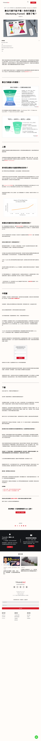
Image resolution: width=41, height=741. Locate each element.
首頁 (5, 7)
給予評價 (30, 234)
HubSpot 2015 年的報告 (8, 185)
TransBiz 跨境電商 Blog (10, 7)
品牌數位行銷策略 (14, 498)
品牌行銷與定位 (14, 567)
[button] (28, 2)
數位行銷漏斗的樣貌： (5, 42)
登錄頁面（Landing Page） (9, 160)
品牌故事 (9, 567)
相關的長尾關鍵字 (19, 226)
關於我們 (30, 281)
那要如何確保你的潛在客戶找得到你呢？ (8, 47)
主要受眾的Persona (28, 71)
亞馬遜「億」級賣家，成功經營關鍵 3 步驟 (11, 490)
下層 (2, 51)
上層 (2, 44)
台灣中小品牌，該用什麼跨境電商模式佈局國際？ (12, 489)
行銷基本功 (20, 16)
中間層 (3, 49)
